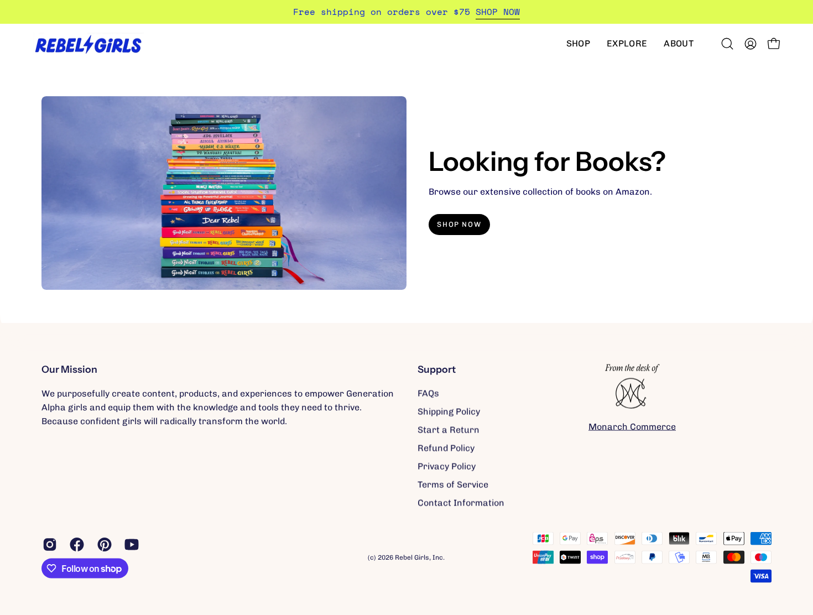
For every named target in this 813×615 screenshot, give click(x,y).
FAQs (428, 393)
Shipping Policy (449, 411)
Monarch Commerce (632, 426)
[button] (578, 43)
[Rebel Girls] (88, 43)
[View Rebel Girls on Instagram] (47, 544)
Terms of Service (453, 485)
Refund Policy (446, 448)
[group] (406, 12)
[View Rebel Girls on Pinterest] (102, 544)
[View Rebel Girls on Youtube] (129, 544)
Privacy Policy (447, 466)
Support (437, 369)
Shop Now (459, 224)
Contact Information (461, 503)
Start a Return (449, 430)
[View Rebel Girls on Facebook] (75, 544)
